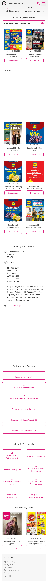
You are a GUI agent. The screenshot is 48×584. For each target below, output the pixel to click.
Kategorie (8, 564)
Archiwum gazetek (12, 570)
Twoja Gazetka (15, 3)
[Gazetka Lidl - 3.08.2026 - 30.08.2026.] (35, 133)
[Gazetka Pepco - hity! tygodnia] (12, 523)
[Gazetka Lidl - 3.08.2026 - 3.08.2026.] (35, 171)
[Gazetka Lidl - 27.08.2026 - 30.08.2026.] (13, 39)
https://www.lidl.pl (14, 305)
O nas (6, 573)
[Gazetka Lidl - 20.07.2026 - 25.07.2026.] (35, 210)
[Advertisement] (24, 96)
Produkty (8, 567)
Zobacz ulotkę (13, 61)
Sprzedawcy (9, 561)
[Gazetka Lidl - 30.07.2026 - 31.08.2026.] (13, 210)
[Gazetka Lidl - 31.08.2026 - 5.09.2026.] (35, 39)
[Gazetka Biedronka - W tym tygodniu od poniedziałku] (36, 523)
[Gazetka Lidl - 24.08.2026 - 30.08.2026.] (13, 133)
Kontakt (7, 576)
